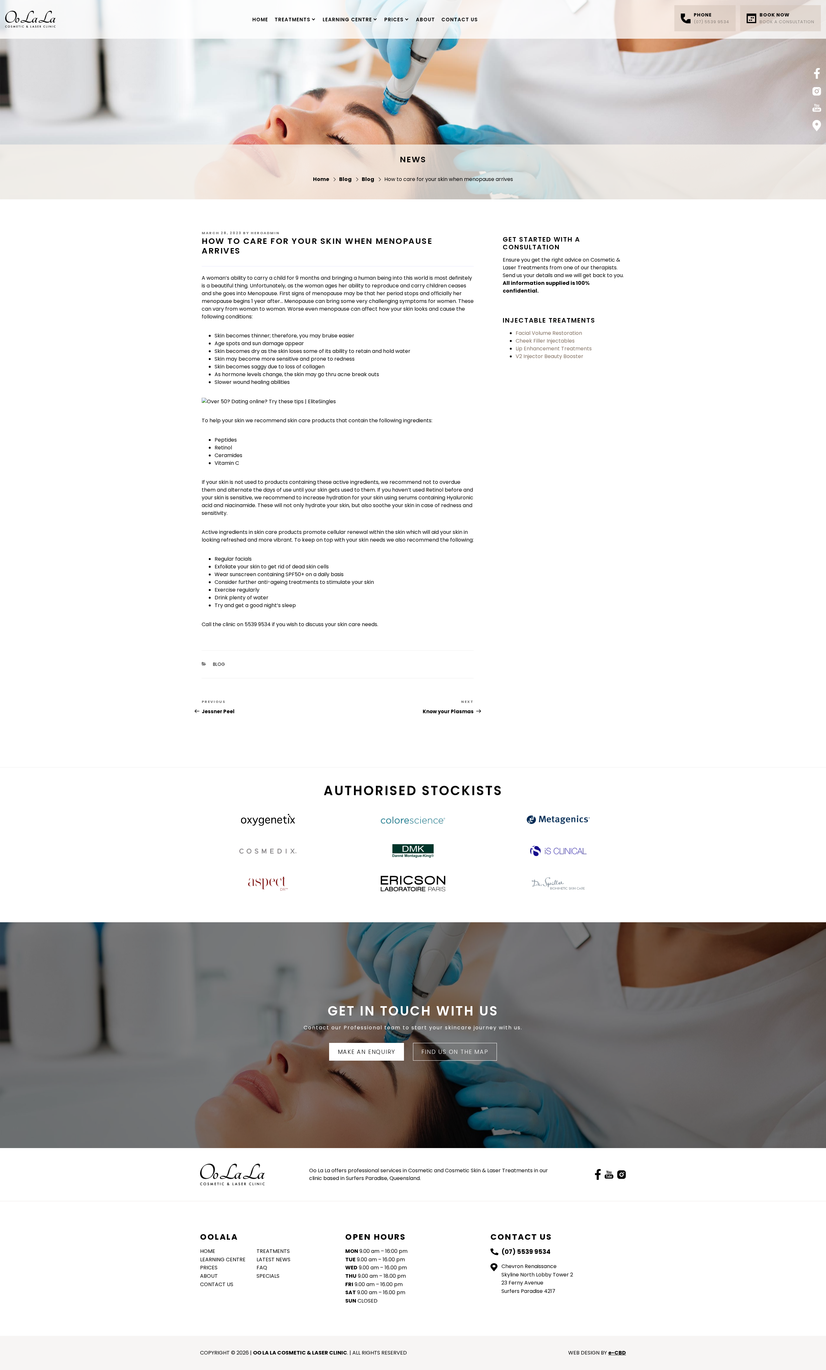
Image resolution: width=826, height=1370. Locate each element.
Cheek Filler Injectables (545, 341)
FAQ (262, 1267)
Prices (394, 19)
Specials (268, 1276)
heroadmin (265, 232)
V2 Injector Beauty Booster (549, 356)
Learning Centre (347, 19)
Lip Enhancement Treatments (554, 348)
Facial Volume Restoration (549, 333)
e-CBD (617, 1352)
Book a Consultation (787, 18)
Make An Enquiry (367, 1052)
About (425, 19)
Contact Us (459, 19)
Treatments (292, 19)
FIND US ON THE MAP (454, 1052)
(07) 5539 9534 (711, 18)
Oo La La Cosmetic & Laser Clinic (30, 19)
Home (260, 19)
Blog (219, 664)
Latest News (273, 1259)
